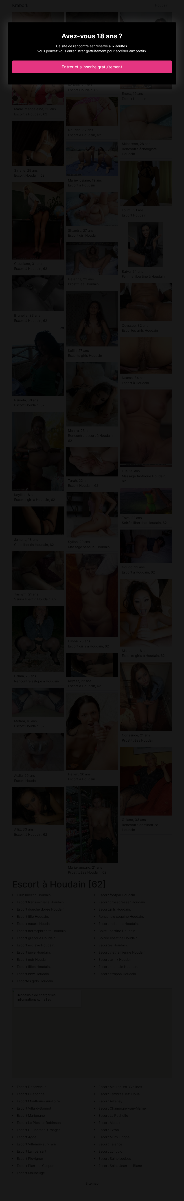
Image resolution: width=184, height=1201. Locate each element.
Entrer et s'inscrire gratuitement (92, 67)
